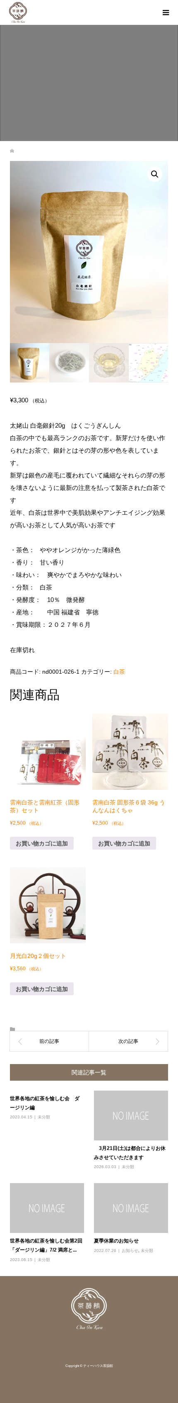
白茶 (119, 671)
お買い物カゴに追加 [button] (42, 843)
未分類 (44, 1117)
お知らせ (130, 1250)
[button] (154, 174)
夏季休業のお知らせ (116, 1241)
